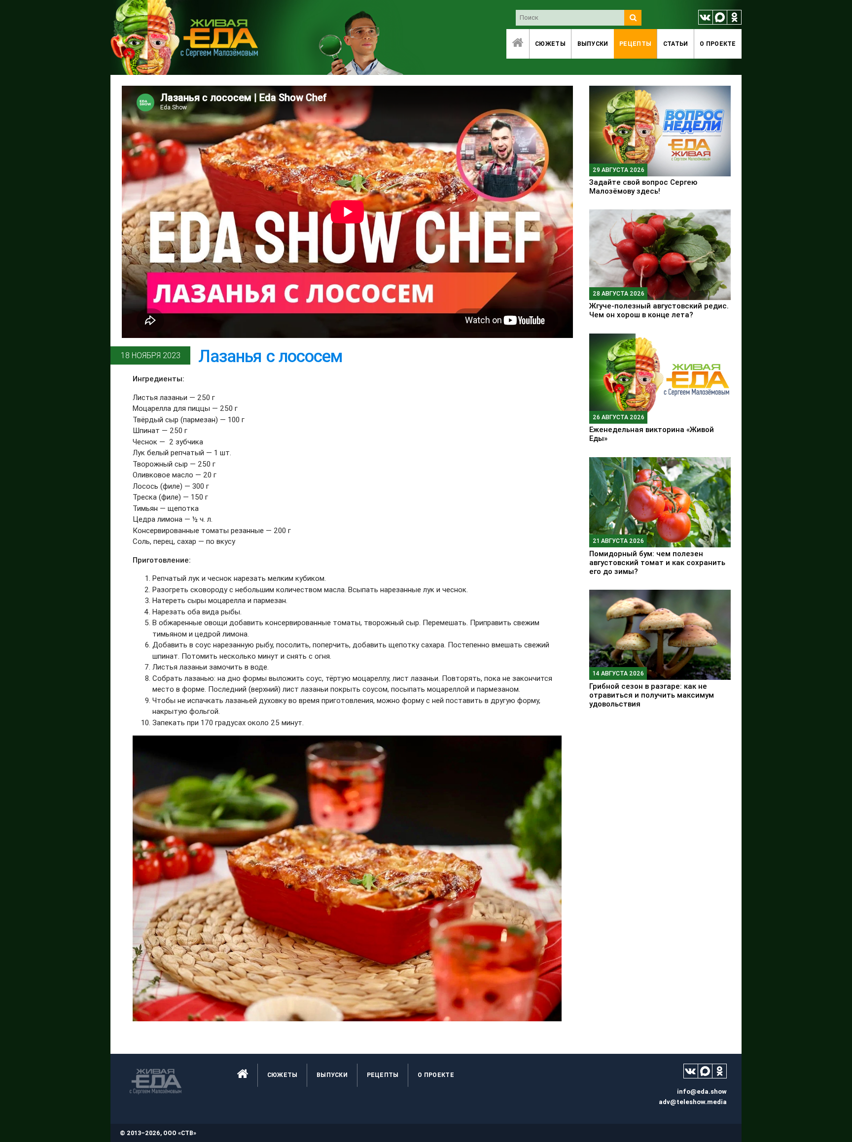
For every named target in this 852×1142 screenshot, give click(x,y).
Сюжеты (550, 43)
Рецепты (635, 43)
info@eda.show (702, 1091)
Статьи (675, 43)
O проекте (718, 43)
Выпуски (592, 43)
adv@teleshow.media (693, 1102)
